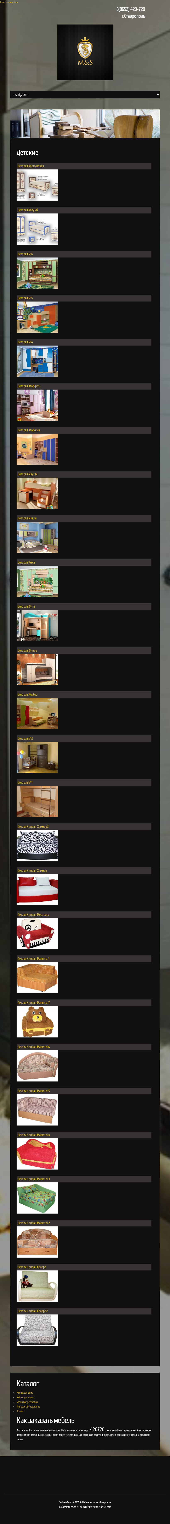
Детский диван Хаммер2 (33, 826)
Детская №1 (25, 782)
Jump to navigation (9, 2)
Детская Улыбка (28, 694)
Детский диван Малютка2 (34, 1223)
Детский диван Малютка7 (34, 1002)
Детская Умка (26, 562)
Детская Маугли (28, 474)
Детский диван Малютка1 (34, 958)
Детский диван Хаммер (32, 870)
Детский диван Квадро (32, 1267)
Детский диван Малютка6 (34, 1047)
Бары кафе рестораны (27, 1402)
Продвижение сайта (88, 1507)
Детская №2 (25, 738)
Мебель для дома (25, 1392)
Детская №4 (25, 342)
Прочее (20, 1411)
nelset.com (106, 1507)
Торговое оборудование (28, 1406)
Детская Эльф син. (29, 430)
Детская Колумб (28, 210)
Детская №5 (25, 298)
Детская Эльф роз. (29, 386)
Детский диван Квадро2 (33, 1311)
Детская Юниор (27, 650)
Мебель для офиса (25, 1397)
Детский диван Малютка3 (34, 1179)
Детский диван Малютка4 (34, 1135)
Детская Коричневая (31, 166)
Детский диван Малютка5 (34, 1091)
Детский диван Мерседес (34, 914)
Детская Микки (27, 518)
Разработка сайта (67, 1507)
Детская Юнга (26, 606)
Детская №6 (25, 254)
